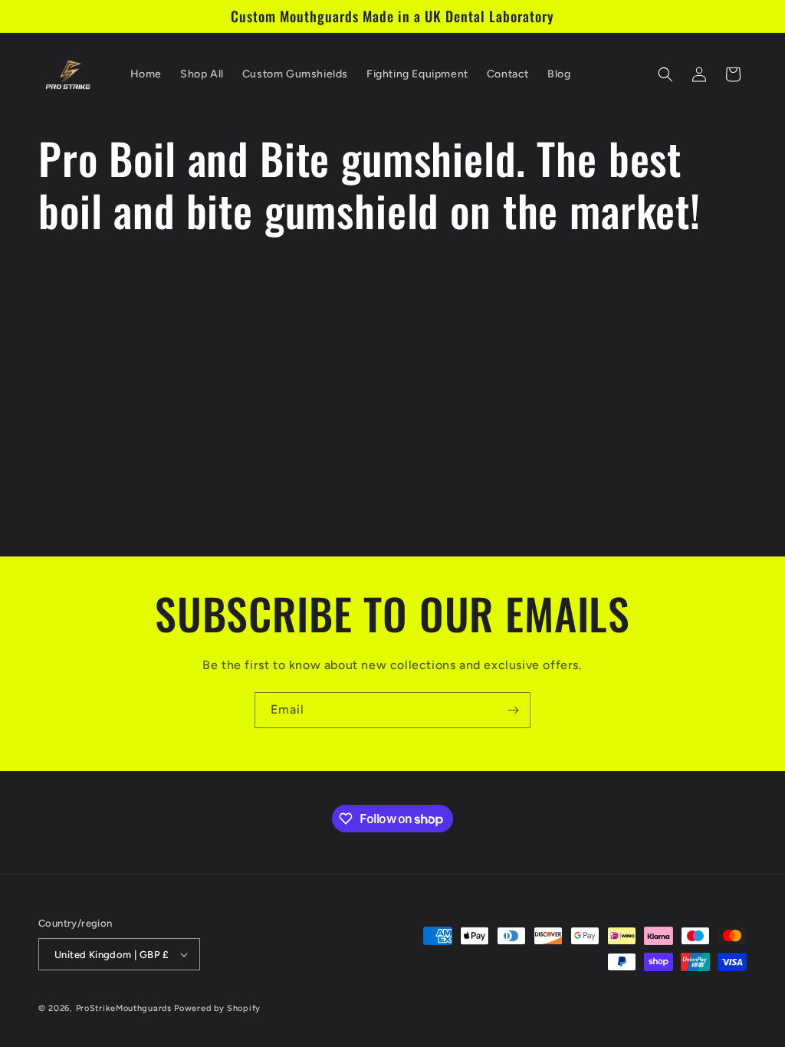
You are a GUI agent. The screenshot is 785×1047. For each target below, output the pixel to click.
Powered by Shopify (217, 1008)
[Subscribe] (513, 710)
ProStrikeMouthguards (124, 1008)
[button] (665, 74)
